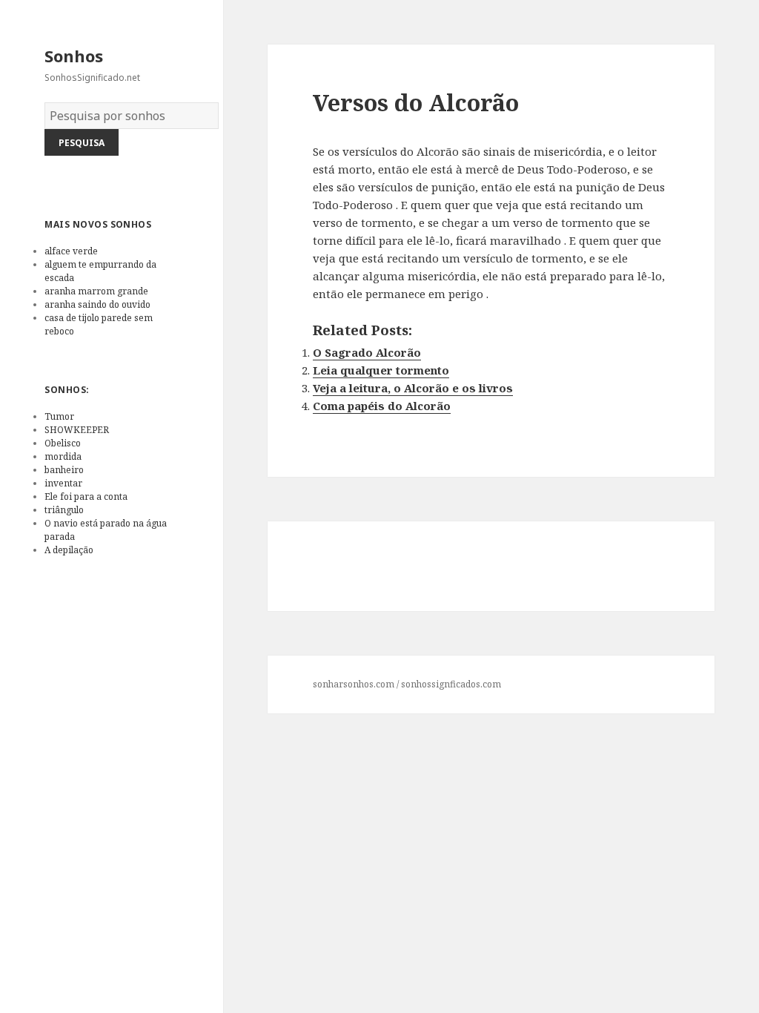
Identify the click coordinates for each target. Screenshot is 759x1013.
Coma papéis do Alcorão (382, 405)
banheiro (64, 469)
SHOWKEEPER (76, 429)
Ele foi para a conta (85, 496)
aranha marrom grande (96, 291)
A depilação (68, 550)
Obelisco (62, 443)
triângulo (64, 510)
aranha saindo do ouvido (97, 304)
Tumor (59, 416)
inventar (63, 483)
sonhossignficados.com (451, 684)
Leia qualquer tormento (381, 370)
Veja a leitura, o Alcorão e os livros (413, 387)
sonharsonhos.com (353, 684)
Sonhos (73, 55)
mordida (63, 456)
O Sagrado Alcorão (367, 352)
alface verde (71, 251)
